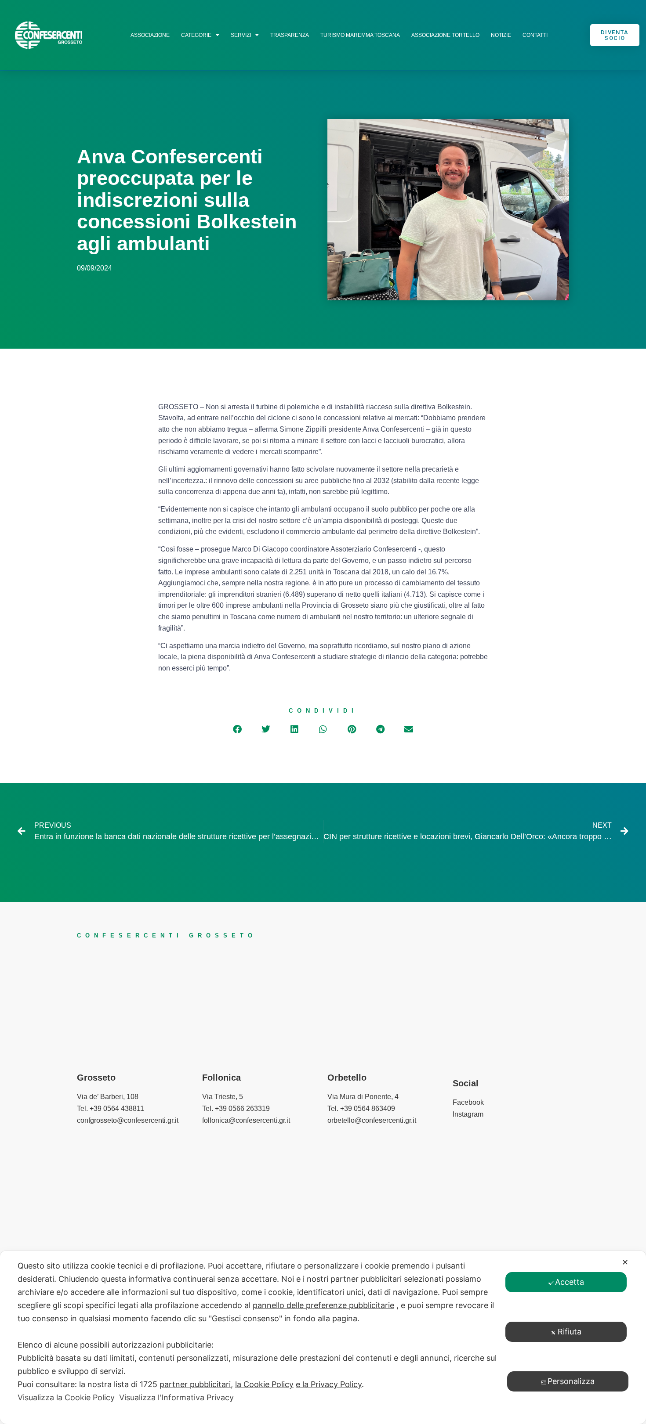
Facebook (468, 1102)
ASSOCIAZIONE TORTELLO (445, 35)
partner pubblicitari (195, 1384)
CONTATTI (535, 35)
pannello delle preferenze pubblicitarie (323, 1305)
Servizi (241, 35)
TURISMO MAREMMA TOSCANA (360, 35)
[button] (237, 729)
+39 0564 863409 (367, 1108)
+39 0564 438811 (117, 1108)
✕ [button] (625, 1262)
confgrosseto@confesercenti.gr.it (127, 1120)
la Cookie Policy (264, 1384)
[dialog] (323, 1337)
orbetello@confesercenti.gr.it (371, 1120)
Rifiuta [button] (569, 1331)
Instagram (468, 1114)
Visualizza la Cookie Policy (66, 1397)
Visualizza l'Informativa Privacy (176, 1397)
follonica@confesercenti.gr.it (246, 1120)
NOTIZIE (501, 35)
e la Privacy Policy (329, 1384)
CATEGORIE (196, 35)
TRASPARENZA (289, 35)
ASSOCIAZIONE (150, 35)
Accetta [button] (569, 1282)
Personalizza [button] (571, 1381)
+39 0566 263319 (242, 1108)
